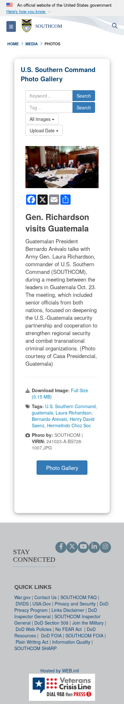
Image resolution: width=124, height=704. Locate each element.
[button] (29, 11)
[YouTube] (83, 547)
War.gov (22, 597)
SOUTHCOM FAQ (78, 597)
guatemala (42, 412)
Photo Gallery (62, 468)
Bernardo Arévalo (49, 419)
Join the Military (88, 623)
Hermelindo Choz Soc (69, 425)
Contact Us (45, 597)
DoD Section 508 (51, 623)
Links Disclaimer (68, 610)
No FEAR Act (69, 629)
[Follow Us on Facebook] (60, 547)
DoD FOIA (51, 635)
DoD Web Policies (34, 629)
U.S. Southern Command (70, 406)
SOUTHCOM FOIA (84, 635)
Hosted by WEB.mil (59, 670)
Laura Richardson (74, 412)
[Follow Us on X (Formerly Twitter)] (72, 547)
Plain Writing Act (32, 642)
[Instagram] (105, 547)
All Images (41, 119)
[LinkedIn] (94, 547)
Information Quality (71, 642)
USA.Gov (41, 603)
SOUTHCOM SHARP (35, 648)
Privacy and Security (75, 603)
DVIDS (22, 603)
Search (84, 95)
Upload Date (43, 130)
